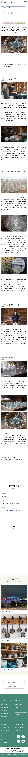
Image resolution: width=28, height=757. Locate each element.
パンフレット (5, 724)
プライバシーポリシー (7, 739)
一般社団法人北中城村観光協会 (14, 748)
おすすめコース (19, 704)
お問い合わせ (18, 730)
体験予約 (18, 721)
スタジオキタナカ (6, 721)
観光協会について (6, 736)
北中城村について (19, 724)
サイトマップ (5, 742)
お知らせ (18, 714)
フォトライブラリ (6, 727)
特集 (17, 707)
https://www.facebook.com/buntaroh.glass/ (12, 510)
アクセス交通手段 (19, 727)
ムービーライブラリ (6, 730)
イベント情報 (18, 711)
